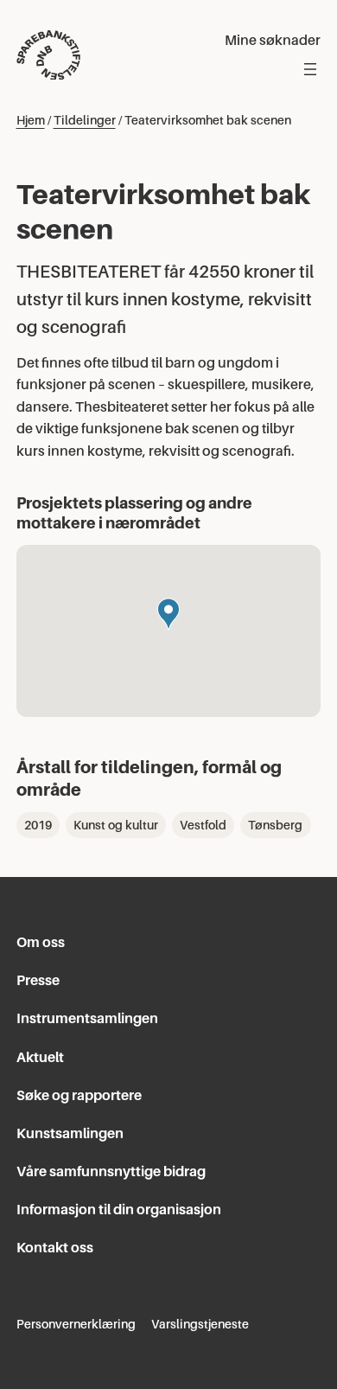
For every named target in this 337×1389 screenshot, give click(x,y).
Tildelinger (85, 120)
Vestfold (203, 825)
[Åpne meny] (310, 69)
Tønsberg (275, 825)
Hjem (30, 120)
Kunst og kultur (115, 825)
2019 (38, 825)
